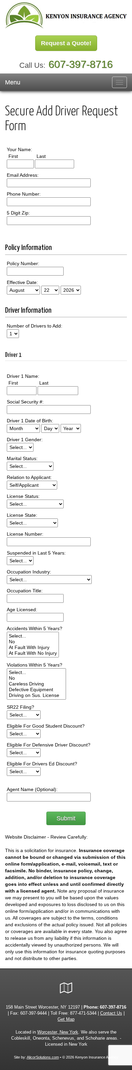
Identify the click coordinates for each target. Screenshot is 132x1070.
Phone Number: (24, 194)
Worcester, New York (57, 1032)
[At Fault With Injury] (33, 647)
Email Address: (23, 175)
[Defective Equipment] (36, 690)
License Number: (25, 534)
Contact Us (111, 1013)
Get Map (66, 1019)
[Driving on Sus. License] (36, 695)
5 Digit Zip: (18, 213)
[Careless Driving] (36, 684)
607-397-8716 (80, 64)
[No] (33, 642)
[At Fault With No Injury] (33, 653)
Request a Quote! (66, 43)
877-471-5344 (83, 1013)
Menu (12, 82)
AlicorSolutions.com (43, 1057)
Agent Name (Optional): (32, 789)
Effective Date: (22, 282)
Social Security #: (25, 401)
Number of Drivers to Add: (34, 326)
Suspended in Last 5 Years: (36, 553)
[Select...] (33, 636)
